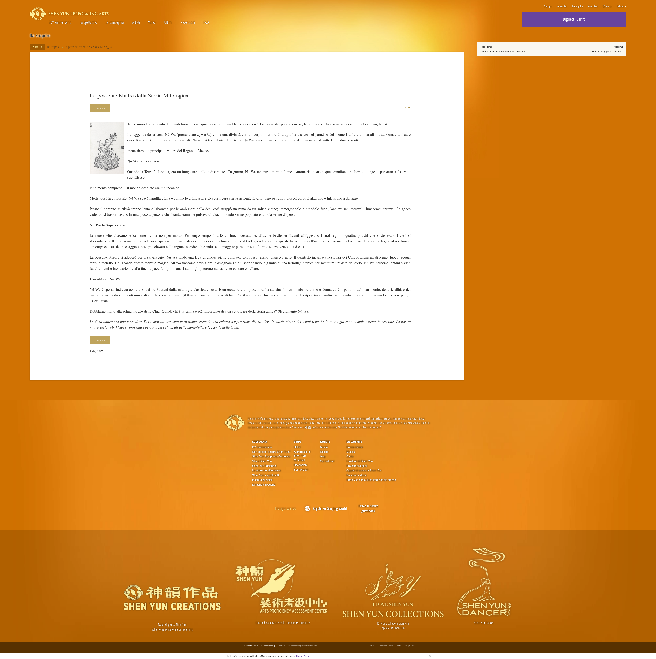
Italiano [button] (620, 6)
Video (152, 22)
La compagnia (115, 22)
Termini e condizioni (386, 646)
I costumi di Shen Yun (359, 461)
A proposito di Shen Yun (302, 453)
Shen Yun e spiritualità (265, 475)
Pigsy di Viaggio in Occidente (607, 51)
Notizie (325, 441)
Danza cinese (354, 447)
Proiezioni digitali (356, 466)
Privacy (399, 646)
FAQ (206, 22)
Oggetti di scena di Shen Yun (364, 470)
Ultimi (168, 22)
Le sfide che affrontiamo (266, 470)
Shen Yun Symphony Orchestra (271, 456)
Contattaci (593, 6)
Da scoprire (577, 6)
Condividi (99, 108)
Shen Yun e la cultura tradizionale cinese (371, 480)
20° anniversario (60, 22)
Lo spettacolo (88, 22)
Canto (350, 456)
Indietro (38, 46)
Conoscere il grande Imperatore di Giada (503, 51)
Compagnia (259, 441)
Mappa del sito (410, 646)
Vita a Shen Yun (262, 461)
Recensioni (188, 22)
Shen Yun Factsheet (264, 466)
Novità (324, 447)
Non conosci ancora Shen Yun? (271, 452)
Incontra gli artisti (262, 480)
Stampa (548, 6)
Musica (350, 452)
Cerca (609, 6)
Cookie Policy (302, 655)
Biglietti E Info (574, 19)
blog (322, 456)
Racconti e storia (356, 475)
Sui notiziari (301, 469)
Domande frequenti (263, 484)
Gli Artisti (299, 460)
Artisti (136, 22)
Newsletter (562, 6)
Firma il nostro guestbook (368, 508)
